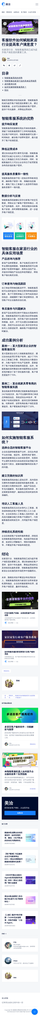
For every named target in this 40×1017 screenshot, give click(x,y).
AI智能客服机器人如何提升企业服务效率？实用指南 (19, 772)
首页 (5, 696)
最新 (3, 12)
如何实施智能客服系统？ (15, 87)
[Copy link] (20, 65)
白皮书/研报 (32, 12)
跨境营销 (32, 789)
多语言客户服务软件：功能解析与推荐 (19, 728)
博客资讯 (9, 12)
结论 (6, 90)
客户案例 (24, 12)
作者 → (4, 933)
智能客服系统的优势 (13, 78)
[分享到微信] (4, 65)
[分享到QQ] (9, 65)
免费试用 (20, 813)
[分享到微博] (14, 65)
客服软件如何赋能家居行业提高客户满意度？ (25, 696)
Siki (18, 680)
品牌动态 (16, 12)
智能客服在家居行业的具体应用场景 (20, 81)
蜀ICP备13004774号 (26, 1012)
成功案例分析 (10, 84)
